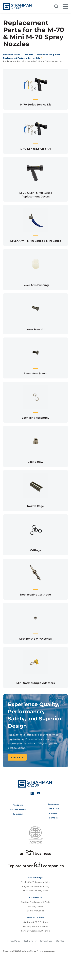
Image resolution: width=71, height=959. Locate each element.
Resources (53, 804)
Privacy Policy (13, 941)
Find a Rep (53, 809)
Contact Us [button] (17, 757)
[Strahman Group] (17, 6)
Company (18, 814)
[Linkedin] (32, 794)
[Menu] (65, 6)
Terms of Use (46, 941)
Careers (53, 813)
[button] (35, 89)
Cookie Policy (30, 941)
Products (18, 805)
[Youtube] (38, 794)
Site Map (60, 941)
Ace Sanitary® (35, 877)
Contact (53, 818)
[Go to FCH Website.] (35, 853)
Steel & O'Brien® (35, 917)
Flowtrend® (35, 897)
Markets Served (18, 809)
